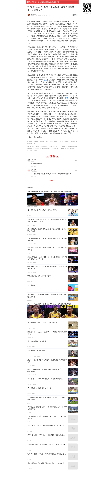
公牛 (53, 114)
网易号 (34, 2)
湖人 (45, 80)
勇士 (68, 98)
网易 (28, 2)
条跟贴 (52, 180)
